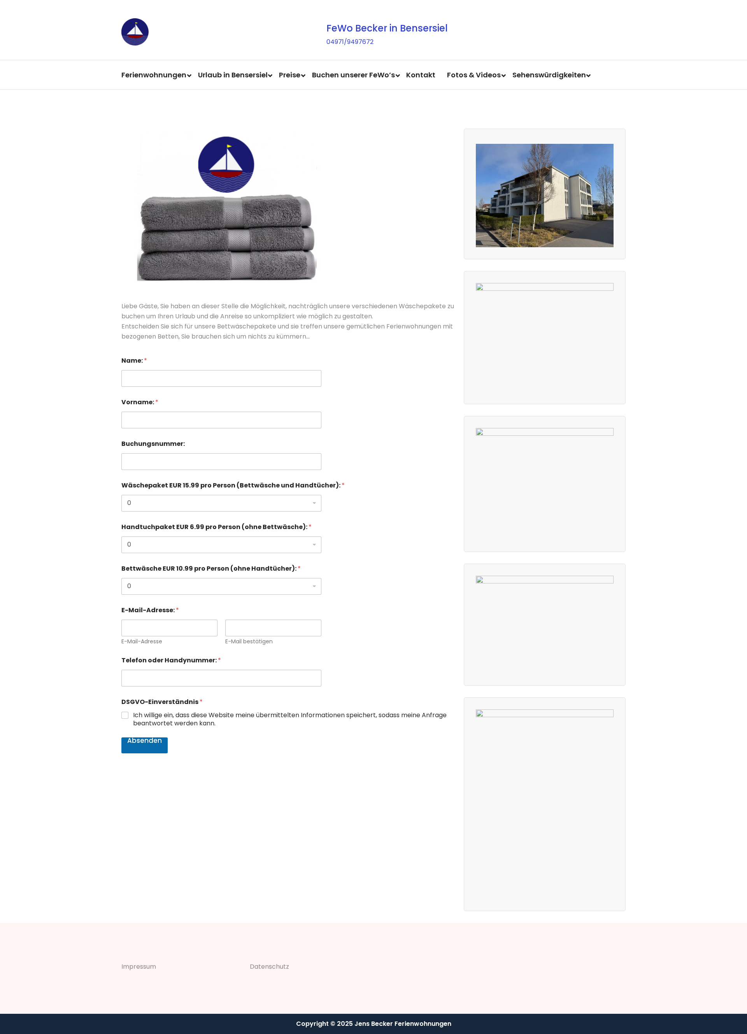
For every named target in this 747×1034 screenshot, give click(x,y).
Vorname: (139, 402)
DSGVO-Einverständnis (162, 702)
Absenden (144, 741)
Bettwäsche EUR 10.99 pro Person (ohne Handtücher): (211, 568)
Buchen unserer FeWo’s (353, 75)
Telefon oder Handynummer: (171, 660)
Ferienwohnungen (153, 75)
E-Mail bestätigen (249, 641)
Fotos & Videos (474, 75)
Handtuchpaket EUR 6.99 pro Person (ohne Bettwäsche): (216, 527)
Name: (134, 360)
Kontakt (420, 75)
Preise (289, 75)
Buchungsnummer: (153, 443)
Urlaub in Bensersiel (233, 75)
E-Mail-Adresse (141, 641)
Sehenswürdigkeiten (549, 75)
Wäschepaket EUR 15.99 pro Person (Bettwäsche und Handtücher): (233, 485)
